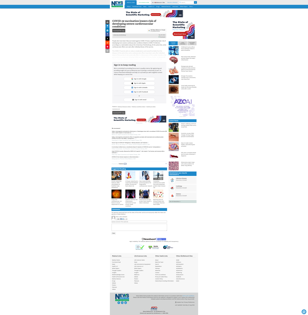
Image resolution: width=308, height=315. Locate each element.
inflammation (145, 55)
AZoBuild (178, 277)
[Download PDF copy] (107, 22)
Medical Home (131, 2)
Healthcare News (151, 106)
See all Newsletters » (175, 201)
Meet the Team (159, 262)
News (113, 264)
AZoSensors (179, 270)
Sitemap (157, 268)
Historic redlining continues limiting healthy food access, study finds (188, 125)
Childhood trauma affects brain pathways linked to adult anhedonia (188, 48)
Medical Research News (124, 106)
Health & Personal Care (118, 277)
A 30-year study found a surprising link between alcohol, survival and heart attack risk (131, 183)
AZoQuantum (179, 274)
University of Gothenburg (119, 35)
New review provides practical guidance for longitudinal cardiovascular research (145, 183)
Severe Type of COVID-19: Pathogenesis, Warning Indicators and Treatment (129, 142)
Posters (114, 285)
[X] (107, 38)
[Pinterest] (107, 47)
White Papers (115, 268)
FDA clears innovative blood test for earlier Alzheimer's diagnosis (188, 154)
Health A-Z (115, 266)
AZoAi (177, 281)
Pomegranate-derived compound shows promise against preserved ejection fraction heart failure (188, 69)
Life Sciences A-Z (138, 266)
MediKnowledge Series (118, 274)
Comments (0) (116, 109)
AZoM (177, 260)
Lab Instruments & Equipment (142, 264)
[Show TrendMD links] (166, 163)
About (156, 260)
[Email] (107, 51)
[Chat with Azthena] (304, 311)
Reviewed (162, 37)
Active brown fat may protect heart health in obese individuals (145, 201)
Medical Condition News (138, 106)
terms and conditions (188, 296)
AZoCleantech (180, 264)
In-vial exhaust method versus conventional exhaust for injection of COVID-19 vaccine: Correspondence (136, 147)
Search (157, 264)
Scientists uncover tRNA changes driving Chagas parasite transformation (187, 135)
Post (113, 233)
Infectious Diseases (181, 178)
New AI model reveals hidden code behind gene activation (188, 144)
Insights (114, 272)
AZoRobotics (179, 268)
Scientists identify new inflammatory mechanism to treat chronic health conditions (131, 203)
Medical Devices (116, 279)
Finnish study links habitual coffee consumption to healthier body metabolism (116, 184)
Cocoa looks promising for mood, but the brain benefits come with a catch (189, 87)
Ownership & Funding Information (164, 281)
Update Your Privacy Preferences (186, 302)
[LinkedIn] (107, 30)
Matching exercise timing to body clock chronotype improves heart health (159, 202)
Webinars (136, 274)
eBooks (114, 283)
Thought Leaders (116, 270)
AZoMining (179, 272)
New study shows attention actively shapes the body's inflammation (188, 58)
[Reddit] (107, 43)
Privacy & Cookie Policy (161, 277)
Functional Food (116, 262)
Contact (157, 272)
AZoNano (178, 262)
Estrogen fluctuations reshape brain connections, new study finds (188, 77)
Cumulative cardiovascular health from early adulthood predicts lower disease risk (159, 184)
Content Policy (159, 279)
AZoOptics (179, 266)
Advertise (157, 270)
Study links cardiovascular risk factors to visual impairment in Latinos (117, 202)
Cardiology (179, 186)
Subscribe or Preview (181, 180)
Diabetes (178, 194)
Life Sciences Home (144, 2)
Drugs (113, 281)
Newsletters (158, 266)
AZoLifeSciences (180, 279)
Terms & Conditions (160, 274)
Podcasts (114, 287)
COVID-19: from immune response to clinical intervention (125, 157)
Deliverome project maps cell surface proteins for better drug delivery (188, 163)
